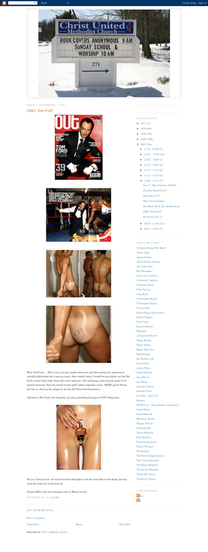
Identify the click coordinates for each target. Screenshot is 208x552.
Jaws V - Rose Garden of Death (160, 185)
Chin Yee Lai (143, 289)
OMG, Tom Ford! (40, 110)
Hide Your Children (154, 201)
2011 (144, 123)
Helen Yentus (143, 345)
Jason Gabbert (144, 372)
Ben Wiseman (144, 271)
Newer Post (33, 524)
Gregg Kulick (143, 340)
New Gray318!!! (151, 195)
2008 (144, 139)
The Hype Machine (147, 465)
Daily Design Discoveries (150, 312)
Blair (140, 496)
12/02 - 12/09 (152, 159)
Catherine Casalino (147, 280)
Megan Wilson (144, 423)
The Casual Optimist (147, 460)
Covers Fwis (143, 308)
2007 (144, 144)
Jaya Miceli (142, 377)
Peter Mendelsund (146, 442)
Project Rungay (145, 446)
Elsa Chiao (142, 321)
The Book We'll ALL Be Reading (161, 206)
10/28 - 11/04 (152, 223)
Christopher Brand (146, 298)
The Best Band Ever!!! (155, 190)
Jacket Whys (143, 368)
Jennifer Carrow (145, 386)
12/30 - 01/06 (152, 149)
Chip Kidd (142, 294)
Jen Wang (141, 382)
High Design (143, 354)
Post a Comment (36, 518)
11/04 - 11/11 (152, 180)
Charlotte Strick (145, 285)
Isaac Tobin (142, 363)
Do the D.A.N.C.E (152, 217)
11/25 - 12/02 (152, 165)
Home (79, 524)
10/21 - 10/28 (152, 229)
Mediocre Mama (145, 418)
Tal (139, 500)
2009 (144, 134)
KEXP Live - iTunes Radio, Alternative (157, 405)
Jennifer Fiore (144, 391)
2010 (144, 128)
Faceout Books (144, 326)
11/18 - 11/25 (152, 170)
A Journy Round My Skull (151, 248)
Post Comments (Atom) (54, 532)
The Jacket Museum (147, 469)
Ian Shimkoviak (145, 358)
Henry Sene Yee (145, 349)
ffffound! (141, 331)
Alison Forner (144, 257)
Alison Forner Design (148, 261)
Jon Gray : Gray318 (147, 395)
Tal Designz (143, 451)
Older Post (124, 524)
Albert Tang (143, 252)
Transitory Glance (146, 479)
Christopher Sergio (146, 303)
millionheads (143, 428)
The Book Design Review (150, 455)
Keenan (140, 400)
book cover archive (147, 275)
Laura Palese (143, 409)
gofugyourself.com (146, 335)
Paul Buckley (143, 437)
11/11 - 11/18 (152, 175)
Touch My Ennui (145, 474)
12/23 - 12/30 (152, 154)
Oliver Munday (144, 432)
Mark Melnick (144, 414)
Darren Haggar (144, 317)
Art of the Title (144, 266)
